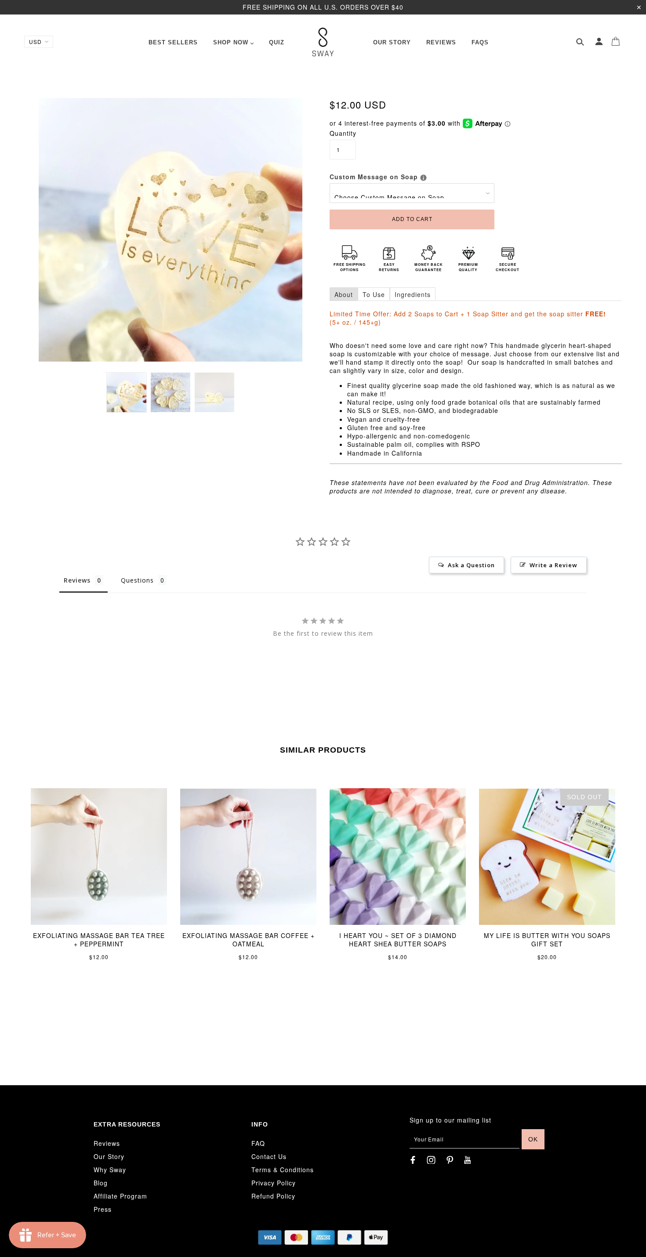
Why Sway (110, 1169)
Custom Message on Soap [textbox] (412, 177)
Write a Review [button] (553, 565)
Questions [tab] (137, 580)
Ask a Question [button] (471, 565)
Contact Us (269, 1156)
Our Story (109, 1156)
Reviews (107, 1143)
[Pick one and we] (423, 177)
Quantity (343, 133)
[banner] (323, 42)
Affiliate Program (120, 1196)
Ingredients (413, 294)
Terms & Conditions (282, 1169)
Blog (101, 1182)
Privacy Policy (273, 1182)
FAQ (258, 1143)
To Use (374, 294)
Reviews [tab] (77, 580)
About (343, 294)
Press (103, 1209)
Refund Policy (273, 1196)
